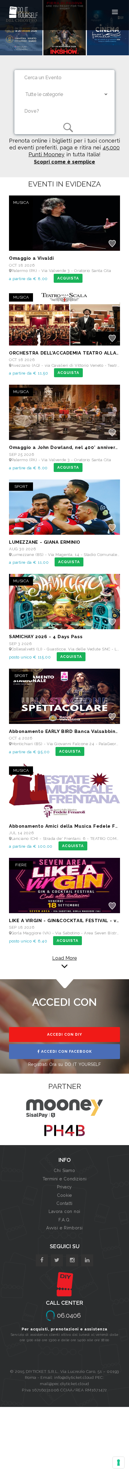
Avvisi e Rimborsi (64, 1228)
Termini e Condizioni (64, 1178)
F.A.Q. (64, 1219)
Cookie (64, 1195)
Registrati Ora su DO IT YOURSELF (64, 1064)
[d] (72, 1260)
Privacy (64, 1187)
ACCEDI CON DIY (64, 1034)
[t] (57, 1260)
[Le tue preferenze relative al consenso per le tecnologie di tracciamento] (118, 1462)
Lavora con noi (64, 1211)
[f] (42, 1260)
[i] (87, 1260)
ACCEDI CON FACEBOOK (66, 1051)
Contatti (64, 1203)
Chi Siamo (64, 1170)
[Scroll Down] (64, 964)
